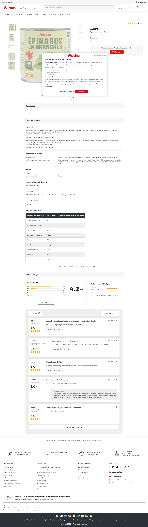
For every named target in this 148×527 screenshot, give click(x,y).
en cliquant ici (17, 506)
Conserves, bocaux (32, 14)
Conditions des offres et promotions (60, 520)
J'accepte (81, 91)
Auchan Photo (41, 486)
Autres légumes (65, 14)
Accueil (7, 14)
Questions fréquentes (10, 470)
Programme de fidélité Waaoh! (46, 472)
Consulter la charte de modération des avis (106, 296)
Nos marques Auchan (84, 470)
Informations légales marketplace (117, 520)
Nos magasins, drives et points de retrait (49, 467)
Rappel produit (8, 475)
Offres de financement (43, 475)
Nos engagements (83, 472)
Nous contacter (8, 467)
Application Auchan (84, 478)
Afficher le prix (117, 52)
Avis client (7, 478)
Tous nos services (42, 489)
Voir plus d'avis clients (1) (74, 427)
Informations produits (10, 481)
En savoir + (94, 38)
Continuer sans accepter (100, 55)
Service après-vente (10, 472)
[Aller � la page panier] (139, 7)
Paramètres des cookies (66, 91)
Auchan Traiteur (42, 478)
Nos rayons (7, 486)
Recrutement (82, 475)
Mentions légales (43, 520)
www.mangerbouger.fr (35, 510)
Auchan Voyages (42, 481)
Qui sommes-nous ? (84, 467)
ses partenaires (53, 62)
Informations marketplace (12, 483)
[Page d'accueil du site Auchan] (10, 7)
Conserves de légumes (49, 14)
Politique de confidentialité (97, 520)
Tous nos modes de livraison (45, 470)
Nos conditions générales (28, 520)
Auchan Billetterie (42, 483)
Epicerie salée (17, 14)
